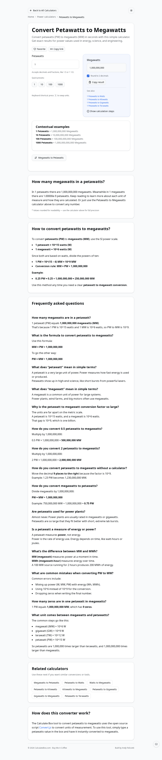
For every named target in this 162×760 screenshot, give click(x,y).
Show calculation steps (102, 111)
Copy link (58, 48)
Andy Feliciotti (128, 748)
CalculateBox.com (43, 748)
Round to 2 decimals (99, 76)
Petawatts (38, 56)
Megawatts (93, 60)
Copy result (98, 82)
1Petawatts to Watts (96, 96)
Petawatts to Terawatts (77, 695)
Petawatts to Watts (74, 682)
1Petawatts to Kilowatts (97, 99)
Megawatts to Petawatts (51, 157)
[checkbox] (88, 76)
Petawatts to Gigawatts (105, 689)
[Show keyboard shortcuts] (156, 744)
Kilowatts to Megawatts (74, 689)
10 (41, 84)
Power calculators (46, 16)
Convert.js (45, 727)
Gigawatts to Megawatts (46, 695)
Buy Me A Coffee (59, 748)
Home (31, 16)
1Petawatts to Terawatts (98, 106)
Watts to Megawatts (100, 682)
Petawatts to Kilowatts (45, 689)
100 (50, 84)
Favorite (41, 48)
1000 (60, 84)
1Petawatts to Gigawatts (98, 102)
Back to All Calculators (44, 10)
